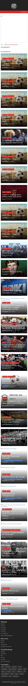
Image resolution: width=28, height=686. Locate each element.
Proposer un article (6, 646)
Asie (2, 655)
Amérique (3, 653)
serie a (13, 671)
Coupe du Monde (12, 669)
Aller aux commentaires (11, 44)
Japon (16, 673)
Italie (3, 666)
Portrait (3, 626)
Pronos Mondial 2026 (6, 635)
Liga (10, 676)
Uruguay (22, 673)
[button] (2, 12)
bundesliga (4, 669)
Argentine (14, 666)
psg (24, 671)
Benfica (12, 673)
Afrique (3, 651)
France (20, 666)
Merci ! (3, 642)
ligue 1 (3, 671)
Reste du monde (5, 661)
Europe (3, 657)
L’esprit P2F (4, 644)
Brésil (25, 669)
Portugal (8, 671)
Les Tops (3, 631)
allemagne (8, 666)
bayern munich (5, 673)
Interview (3, 627)
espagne (20, 669)
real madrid (4, 676)
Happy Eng (14, 683)
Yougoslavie (15, 676)
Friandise (3, 629)
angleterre (19, 671)
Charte (2, 640)
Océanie (3, 659)
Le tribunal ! (4, 633)
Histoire (3, 624)
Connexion (23, 12)
